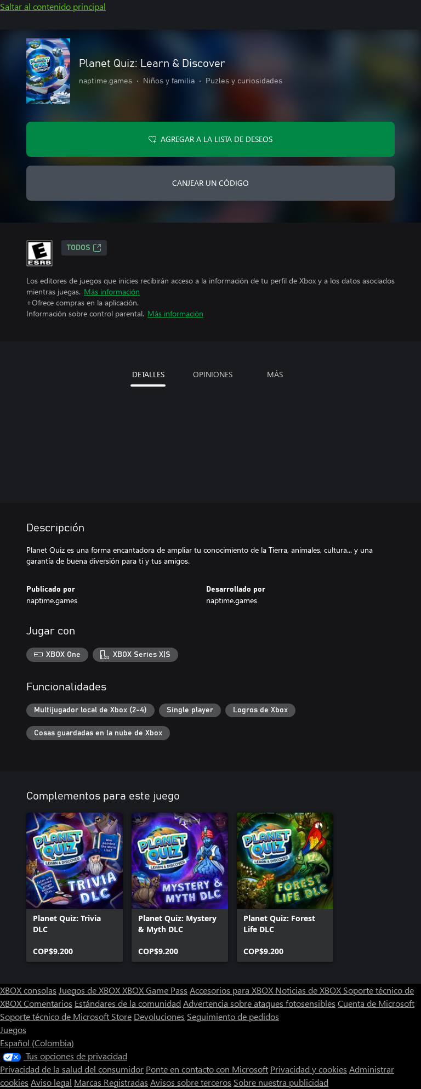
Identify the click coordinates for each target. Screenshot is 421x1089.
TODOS (78, 248)
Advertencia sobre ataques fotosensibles (259, 1003)
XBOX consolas (28, 990)
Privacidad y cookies (308, 1069)
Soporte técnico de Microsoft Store (66, 1016)
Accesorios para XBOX (232, 990)
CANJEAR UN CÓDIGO (210, 183)
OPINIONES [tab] (212, 374)
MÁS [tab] (275, 374)
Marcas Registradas (111, 1082)
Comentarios (48, 1003)
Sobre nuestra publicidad (281, 1082)
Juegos (13, 1029)
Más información (112, 291)
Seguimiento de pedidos (233, 1016)
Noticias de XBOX (309, 990)
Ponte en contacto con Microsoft (207, 1069)
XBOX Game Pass (154, 990)
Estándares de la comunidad (128, 1003)
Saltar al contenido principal (53, 6)
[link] (74, 887)
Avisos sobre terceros (190, 1082)
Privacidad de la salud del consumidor (72, 1069)
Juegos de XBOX (90, 990)
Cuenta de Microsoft (376, 1003)
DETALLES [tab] (148, 374)
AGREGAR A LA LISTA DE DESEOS (216, 139)
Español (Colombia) (37, 1042)
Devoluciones (159, 1016)
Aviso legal (51, 1082)
